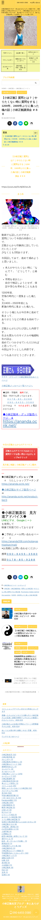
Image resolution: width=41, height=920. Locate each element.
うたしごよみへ (8, 60)
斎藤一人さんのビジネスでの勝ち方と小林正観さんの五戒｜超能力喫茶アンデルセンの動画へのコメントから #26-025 (20, 717)
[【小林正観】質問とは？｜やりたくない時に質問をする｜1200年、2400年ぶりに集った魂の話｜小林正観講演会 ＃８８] (20, 123)
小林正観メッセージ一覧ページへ (17, 386)
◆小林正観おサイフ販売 (15, 489)
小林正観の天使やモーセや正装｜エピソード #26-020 (25, 616)
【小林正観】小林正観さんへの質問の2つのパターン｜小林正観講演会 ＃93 (25, 633)
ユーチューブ (21, 585)
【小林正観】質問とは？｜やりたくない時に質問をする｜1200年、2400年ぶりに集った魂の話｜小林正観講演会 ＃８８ (20, 139)
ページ (32, 489)
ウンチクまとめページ (10, 736)
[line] (26, 123)
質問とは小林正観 (27, 588)
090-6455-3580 (21, 912)
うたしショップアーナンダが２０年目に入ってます (20, 710)
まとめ (7, 145)
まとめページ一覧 (8, 67)
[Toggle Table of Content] (34, 133)
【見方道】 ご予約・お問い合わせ (20, 67)
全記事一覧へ (20, 53)
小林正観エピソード (10, 585)
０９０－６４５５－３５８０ (20, 402)
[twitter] (9, 123)
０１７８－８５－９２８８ (19, 399)
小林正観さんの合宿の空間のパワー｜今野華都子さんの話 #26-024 (20, 725)
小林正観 (7, 588)
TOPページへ (8, 53)
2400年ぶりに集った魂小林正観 (27, 595)
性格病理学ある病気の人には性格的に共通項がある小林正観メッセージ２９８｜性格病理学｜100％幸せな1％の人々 (25, 661)
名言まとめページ (33, 53)
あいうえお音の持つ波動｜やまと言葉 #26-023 (19, 731)
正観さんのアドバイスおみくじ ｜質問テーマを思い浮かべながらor (21, 454)
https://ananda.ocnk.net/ (20, 423)
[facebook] (15, 123)
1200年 (13, 595)
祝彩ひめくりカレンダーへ (20, 60)
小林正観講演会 (15, 588)
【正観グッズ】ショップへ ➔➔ (33, 60)
